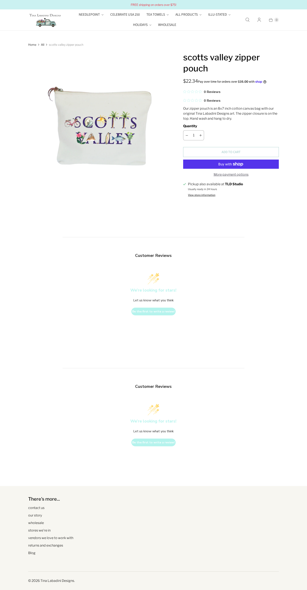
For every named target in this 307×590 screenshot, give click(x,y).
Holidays (140, 24)
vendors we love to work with (50, 538)
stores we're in (39, 530)
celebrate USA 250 (125, 14)
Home (32, 44)
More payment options (231, 174)
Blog (32, 553)
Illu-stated (217, 14)
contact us (36, 508)
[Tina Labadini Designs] (45, 20)
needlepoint (89, 14)
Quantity (190, 126)
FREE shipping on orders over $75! (153, 4)
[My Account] (259, 20)
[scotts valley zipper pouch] (99, 123)
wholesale (36, 523)
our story (35, 515)
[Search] (247, 20)
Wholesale (167, 24)
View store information (201, 195)
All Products (186, 14)
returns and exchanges (45, 545)
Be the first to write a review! (153, 311)
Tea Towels (155, 14)
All (42, 44)
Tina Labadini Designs (57, 581)
